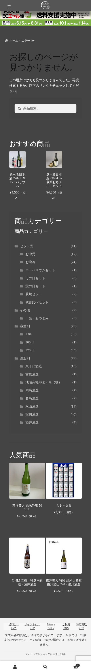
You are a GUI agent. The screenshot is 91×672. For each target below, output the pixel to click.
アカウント (15, 667)
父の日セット (35, 286)
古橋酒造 (32, 374)
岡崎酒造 (32, 390)
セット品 (26, 246)
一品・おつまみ (37, 318)
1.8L (28, 334)
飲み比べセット (37, 302)
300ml (29, 342)
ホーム (13, 40)
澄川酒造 (32, 414)
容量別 (25, 326)
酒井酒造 (32, 422)
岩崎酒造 (32, 398)
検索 (45, 667)
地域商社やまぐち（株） (43, 382)
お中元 (30, 254)
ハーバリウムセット (40, 270)
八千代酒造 (33, 366)
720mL (30, 350)
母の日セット (35, 278)
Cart (69, 664)
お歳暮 (30, 262)
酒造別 (25, 358)
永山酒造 (33, 406)
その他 (25, 310)
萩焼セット (33, 294)
